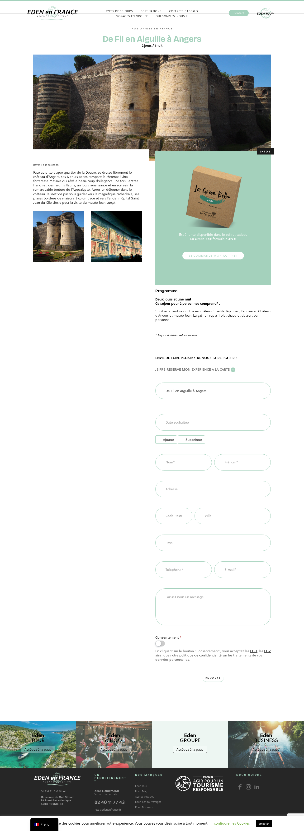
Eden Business (144, 807)
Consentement (168, 637)
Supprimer (193, 439)
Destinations (151, 11)
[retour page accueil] (52, 13)
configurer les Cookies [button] (232, 823)
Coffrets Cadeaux (183, 11)
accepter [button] (264, 824)
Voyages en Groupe (132, 16)
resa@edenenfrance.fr (108, 810)
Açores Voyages (144, 796)
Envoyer (213, 678)
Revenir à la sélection (46, 164)
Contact (238, 13)
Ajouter (168, 439)
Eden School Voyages (148, 802)
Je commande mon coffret (213, 256)
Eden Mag (141, 791)
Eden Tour (265, 13)
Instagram (248, 787)
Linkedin (256, 787)
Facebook (240, 787)
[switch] (160, 643)
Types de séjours (119, 11)
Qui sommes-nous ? (172, 16)
